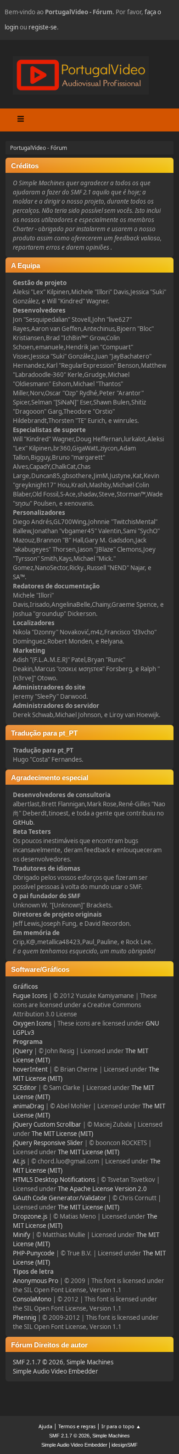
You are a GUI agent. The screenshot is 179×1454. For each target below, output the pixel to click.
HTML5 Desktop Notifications (54, 1179)
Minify (21, 1235)
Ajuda (45, 1426)
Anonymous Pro (35, 1281)
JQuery (23, 1051)
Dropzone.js (30, 1216)
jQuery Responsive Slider (48, 1143)
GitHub (23, 822)
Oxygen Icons (32, 1023)
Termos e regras (76, 1426)
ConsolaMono (32, 1299)
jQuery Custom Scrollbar (47, 1124)
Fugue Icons (30, 996)
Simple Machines (90, 1362)
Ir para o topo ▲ (121, 1426)
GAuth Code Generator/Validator (59, 1198)
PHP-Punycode (34, 1253)
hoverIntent (30, 1069)
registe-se (42, 27)
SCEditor (25, 1087)
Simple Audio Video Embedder (55, 1371)
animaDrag (28, 1106)
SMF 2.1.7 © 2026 (38, 1362)
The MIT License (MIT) (62, 1133)
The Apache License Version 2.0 (102, 1189)
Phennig (24, 1317)
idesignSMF (125, 1445)
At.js (19, 1161)
